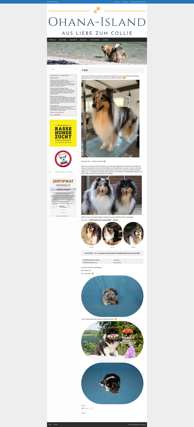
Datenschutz (125, 1)
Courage (143, 424)
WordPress (136, 424)
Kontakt (55, 424)
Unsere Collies (62, 39)
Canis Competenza (95, 39)
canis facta (105, 39)
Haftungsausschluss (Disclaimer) (138, 1)
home (50, 424)
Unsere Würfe (73, 39)
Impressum (117, 1)
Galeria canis (83, 39)
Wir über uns (52, 39)
